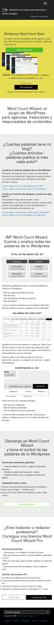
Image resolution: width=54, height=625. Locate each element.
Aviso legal (22, 615)
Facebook (26, 620)
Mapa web (33, 615)
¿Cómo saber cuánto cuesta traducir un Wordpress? (24, 188)
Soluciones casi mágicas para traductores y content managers (24, 10)
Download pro (39, 597)
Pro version (26, 87)
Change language (26, 612)
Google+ (7, 620)
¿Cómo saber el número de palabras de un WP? (22, 185)
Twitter (34, 620)
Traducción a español (39, 16)
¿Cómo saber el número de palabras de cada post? (24, 215)
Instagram (43, 620)
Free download (24, 50)
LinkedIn (16, 620)
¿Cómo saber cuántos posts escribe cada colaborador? (25, 212)
